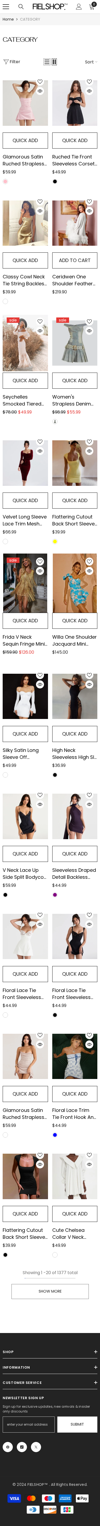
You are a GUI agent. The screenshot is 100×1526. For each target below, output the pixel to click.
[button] (46, 61)
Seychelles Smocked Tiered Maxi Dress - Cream (22, 400)
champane (5, 301)
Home (8, 19)
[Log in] (79, 7)
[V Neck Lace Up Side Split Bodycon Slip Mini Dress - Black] (25, 816)
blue (55, 421)
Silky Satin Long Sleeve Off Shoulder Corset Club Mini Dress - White (23, 754)
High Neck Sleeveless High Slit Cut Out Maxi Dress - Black (74, 754)
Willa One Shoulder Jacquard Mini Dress (74, 640)
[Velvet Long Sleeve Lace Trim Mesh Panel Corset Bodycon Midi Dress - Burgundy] (25, 463)
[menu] (6, 6)
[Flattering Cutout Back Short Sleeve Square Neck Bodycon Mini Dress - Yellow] (75, 463)
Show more (50, 1291)
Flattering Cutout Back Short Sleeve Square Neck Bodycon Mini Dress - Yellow (73, 520)
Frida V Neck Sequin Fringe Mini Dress (24, 640)
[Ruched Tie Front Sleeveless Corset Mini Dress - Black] (75, 103)
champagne (5, 1135)
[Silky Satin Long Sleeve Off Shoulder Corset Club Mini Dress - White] (25, 696)
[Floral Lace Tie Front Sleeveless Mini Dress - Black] (75, 936)
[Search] (21, 6)
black (55, 181)
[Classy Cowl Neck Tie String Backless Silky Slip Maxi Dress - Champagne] (25, 223)
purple (55, 895)
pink (5, 181)
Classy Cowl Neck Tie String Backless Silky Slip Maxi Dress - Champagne (25, 280)
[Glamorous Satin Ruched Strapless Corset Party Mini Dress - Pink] (25, 103)
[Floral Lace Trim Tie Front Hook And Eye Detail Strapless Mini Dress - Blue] (75, 1056)
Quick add (25, 140)
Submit (77, 1424)
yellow (55, 541)
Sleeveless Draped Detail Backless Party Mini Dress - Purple (74, 874)
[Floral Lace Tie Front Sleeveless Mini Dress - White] (25, 936)
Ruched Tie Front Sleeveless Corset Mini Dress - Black (73, 160)
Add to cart (75, 260)
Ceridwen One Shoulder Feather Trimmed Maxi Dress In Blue (72, 280)
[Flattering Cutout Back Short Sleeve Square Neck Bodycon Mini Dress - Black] (25, 1176)
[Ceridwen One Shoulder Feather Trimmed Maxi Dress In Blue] (75, 223)
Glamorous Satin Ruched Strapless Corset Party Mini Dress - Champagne (23, 1114)
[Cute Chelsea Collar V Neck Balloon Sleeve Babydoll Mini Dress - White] (75, 1176)
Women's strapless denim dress (71, 400)
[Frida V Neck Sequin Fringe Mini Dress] (25, 583)
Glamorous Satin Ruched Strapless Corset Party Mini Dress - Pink (23, 160)
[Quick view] (40, 91)
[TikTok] (22, 1447)
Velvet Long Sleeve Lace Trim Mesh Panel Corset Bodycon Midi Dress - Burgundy (25, 520)
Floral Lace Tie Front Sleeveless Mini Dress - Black (73, 994)
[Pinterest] (8, 1447)
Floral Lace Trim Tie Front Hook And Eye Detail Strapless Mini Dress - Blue (74, 1114)
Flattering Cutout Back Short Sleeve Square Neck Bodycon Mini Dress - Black (24, 1234)
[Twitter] (36, 1447)
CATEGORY (30, 19)
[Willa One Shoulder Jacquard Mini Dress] (75, 583)
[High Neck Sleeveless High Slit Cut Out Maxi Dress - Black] (75, 696)
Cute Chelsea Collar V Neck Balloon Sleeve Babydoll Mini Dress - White (69, 1234)
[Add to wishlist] (40, 82)
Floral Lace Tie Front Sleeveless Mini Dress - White (24, 994)
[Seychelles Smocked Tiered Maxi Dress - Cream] (25, 342)
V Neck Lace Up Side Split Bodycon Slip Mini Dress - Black (25, 874)
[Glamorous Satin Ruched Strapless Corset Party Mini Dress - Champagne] (25, 1056)
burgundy (5, 541)
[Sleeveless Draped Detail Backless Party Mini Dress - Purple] (75, 816)
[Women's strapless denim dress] (75, 342)
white (5, 775)
